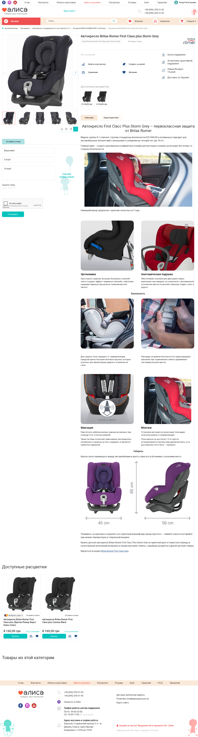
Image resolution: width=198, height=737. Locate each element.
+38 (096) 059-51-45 (154, 9)
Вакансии (175, 682)
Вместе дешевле (92, 2)
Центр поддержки (176, 54)
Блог (146, 2)
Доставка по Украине (178, 77)
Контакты (43, 2)
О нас (27, 2)
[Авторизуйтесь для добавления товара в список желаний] (37, 636)
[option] (40, 72)
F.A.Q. (160, 682)
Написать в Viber (72, 701)
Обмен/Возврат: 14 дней (175, 70)
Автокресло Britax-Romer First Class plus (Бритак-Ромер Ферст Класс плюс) (20, 622)
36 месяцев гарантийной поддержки (179, 62)
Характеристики (111, 117)
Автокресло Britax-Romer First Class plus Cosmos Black (57, 621)
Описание (89, 117)
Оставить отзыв (13, 141)
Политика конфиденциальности (133, 698)
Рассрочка (114, 2)
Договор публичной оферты (131, 694)
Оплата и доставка (66, 2)
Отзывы (132, 2)
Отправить (13, 214)
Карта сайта (123, 702)
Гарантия (162, 2)
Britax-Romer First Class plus (114, 551)
